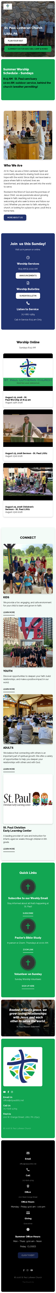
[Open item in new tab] (28, 380)
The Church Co (28, 1282)
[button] (50, 6)
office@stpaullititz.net (13, 1100)
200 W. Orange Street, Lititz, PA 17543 (21, 1117)
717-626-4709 (10, 1109)
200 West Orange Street (28, 1197)
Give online (28, 1224)
